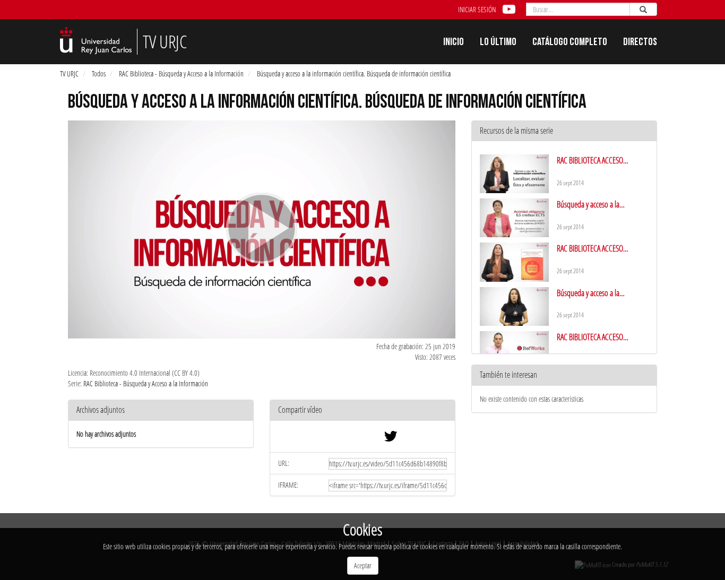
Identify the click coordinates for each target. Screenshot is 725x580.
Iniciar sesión (477, 9)
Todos (99, 73)
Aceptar (363, 565)
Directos (640, 43)
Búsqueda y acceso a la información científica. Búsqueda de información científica (354, 73)
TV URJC (69, 73)
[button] (362, 410)
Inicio (453, 43)
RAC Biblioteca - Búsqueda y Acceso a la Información (181, 73)
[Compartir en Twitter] (391, 439)
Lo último (498, 43)
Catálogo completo (569, 43)
